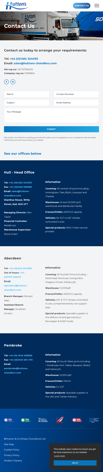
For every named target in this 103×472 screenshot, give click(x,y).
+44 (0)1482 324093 (24, 58)
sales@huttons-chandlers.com (35, 63)
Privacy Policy (12, 455)
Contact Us (82, 5)
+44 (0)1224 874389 (20, 268)
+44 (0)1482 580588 (20, 187)
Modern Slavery (13, 460)
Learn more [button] (59, 456)
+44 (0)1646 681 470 (21, 360)
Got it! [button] (75, 463)
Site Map (9, 444)
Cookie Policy (11, 449)
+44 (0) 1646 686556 (20, 355)
